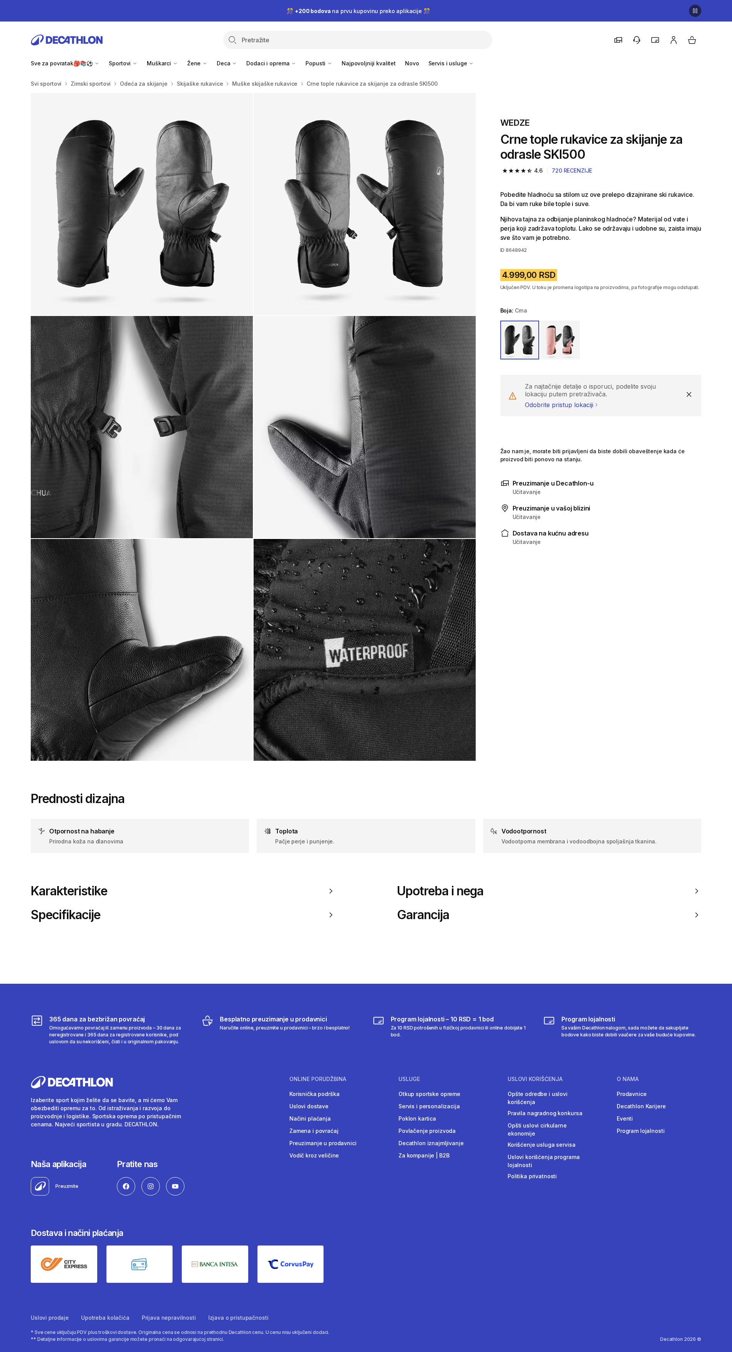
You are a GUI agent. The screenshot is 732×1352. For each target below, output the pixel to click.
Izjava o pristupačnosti (238, 1317)
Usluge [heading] (409, 1079)
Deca (224, 63)
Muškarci (160, 63)
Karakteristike (69, 891)
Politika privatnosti (532, 1176)
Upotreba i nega (440, 891)
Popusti (316, 63)
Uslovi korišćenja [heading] (535, 1079)
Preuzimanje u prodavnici (323, 1143)
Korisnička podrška (314, 1094)
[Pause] (695, 11)
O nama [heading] (628, 1079)
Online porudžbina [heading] (317, 1079)
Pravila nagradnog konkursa (545, 1113)
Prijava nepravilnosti (169, 1317)
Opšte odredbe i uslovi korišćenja (538, 1098)
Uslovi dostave (309, 1106)
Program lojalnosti (640, 1130)
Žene (194, 63)
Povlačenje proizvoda (427, 1130)
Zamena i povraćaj (314, 1130)
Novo (412, 63)
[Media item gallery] (253, 427)
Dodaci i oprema (268, 63)
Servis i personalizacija (429, 1106)
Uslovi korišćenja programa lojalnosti (543, 1161)
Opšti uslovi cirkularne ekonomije (537, 1129)
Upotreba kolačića (105, 1317)
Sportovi (120, 63)
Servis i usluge (448, 63)
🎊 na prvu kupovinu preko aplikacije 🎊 (358, 11)
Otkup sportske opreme (429, 1094)
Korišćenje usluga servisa (542, 1144)
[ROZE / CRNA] (560, 340)
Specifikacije (66, 915)
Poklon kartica (417, 1118)
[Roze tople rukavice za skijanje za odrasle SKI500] (142, 204)
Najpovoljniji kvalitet (369, 63)
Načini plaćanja (310, 1118)
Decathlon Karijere (641, 1106)
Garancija (423, 915)
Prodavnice (632, 1094)
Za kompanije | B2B (423, 1155)
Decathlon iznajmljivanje (431, 1143)
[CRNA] (519, 340)
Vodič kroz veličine (314, 1155)
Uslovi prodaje (50, 1317)
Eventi (625, 1118)
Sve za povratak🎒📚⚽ (62, 63)
